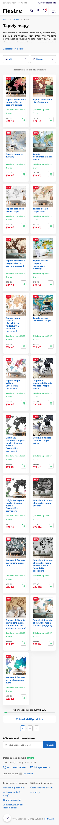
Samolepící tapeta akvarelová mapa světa (15, 680)
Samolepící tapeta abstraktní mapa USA (15, 563)
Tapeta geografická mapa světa (43, 157)
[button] (32, 10)
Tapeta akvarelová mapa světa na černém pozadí (16, 102)
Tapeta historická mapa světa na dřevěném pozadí (15, 263)
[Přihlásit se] (38, 10)
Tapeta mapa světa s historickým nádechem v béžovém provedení (13, 324)
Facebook (28, 773)
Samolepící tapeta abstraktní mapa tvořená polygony (43, 623)
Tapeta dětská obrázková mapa (42, 319)
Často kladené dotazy (41, 787)
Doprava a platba (12, 800)
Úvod (5, 19)
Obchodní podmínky (14, 787)
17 (30, 728)
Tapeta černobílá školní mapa (15, 210)
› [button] (13, 48)
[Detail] (23, 119)
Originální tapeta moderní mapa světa (42, 440)
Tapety (16, 19)
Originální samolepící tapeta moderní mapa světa (42, 384)
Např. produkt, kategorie (23, 32)
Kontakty (35, 792)
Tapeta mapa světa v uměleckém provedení (13, 384)
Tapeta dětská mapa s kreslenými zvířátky (40, 264)
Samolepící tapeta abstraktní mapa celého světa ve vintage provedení (15, 624)
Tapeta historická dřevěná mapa (42, 100)
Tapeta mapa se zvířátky (14, 155)
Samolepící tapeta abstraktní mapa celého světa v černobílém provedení (43, 565)
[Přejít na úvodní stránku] (12, 11)
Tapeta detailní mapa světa (41, 210)
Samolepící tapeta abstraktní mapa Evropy (43, 503)
